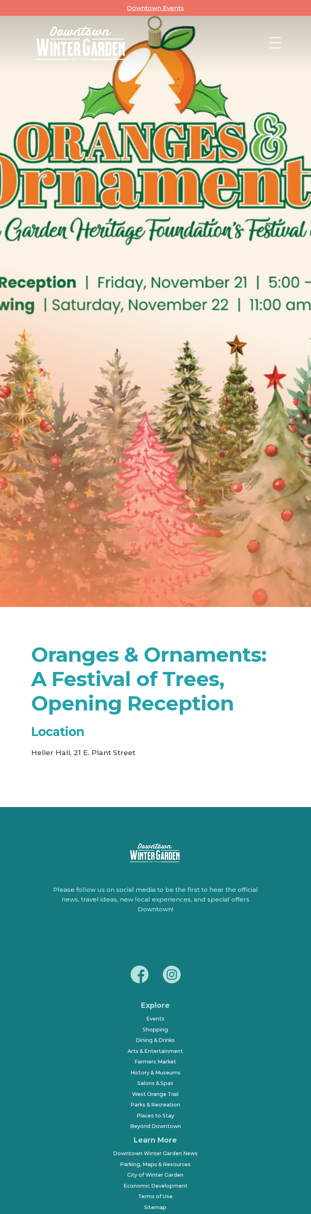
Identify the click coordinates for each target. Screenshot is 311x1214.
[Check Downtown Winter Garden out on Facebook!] (139, 976)
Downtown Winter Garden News (155, 1153)
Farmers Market (155, 1062)
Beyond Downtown (155, 1126)
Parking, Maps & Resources (155, 1164)
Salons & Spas (155, 1083)
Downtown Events (155, 8)
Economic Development (155, 1186)
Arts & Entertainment (155, 1051)
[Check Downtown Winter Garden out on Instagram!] (172, 976)
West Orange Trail (155, 1094)
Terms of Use (155, 1196)
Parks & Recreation (155, 1105)
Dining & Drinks (155, 1040)
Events (155, 1019)
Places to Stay (155, 1116)
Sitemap (155, 1207)
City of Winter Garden (155, 1175)
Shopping (155, 1030)
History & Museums (155, 1073)
